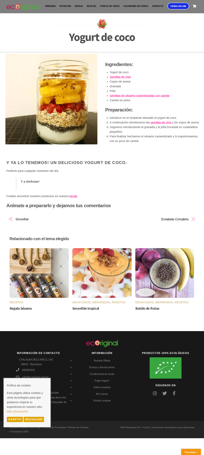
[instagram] (155, 393)
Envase (79, 6)
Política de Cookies (78, 427)
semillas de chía (160, 122)
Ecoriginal (17, 431)
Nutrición (65, 6)
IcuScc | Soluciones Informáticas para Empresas (168, 427)
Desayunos (81, 302)
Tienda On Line (178, 6)
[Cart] (194, 6)
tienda (73, 196)
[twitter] (165, 393)
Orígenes (50, 6)
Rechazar (34, 419)
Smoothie (22, 219)
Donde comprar (102, 400)
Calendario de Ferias (135, 6)
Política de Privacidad (54, 427)
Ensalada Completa (175, 219)
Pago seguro (102, 380)
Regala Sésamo (21, 308)
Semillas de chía (120, 76)
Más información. (18, 411)
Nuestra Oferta (102, 360)
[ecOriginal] (22, 8)
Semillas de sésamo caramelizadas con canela (139, 95)
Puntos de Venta (110, 6)
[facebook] (174, 393)
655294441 (28, 370)
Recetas (91, 6)
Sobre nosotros (102, 387)
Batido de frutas (147, 308)
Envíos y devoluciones (102, 367)
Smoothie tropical (85, 308)
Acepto (14, 419)
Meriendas (101, 302)
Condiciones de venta (102, 374)
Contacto (157, 6)
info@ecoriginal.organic (35, 377)
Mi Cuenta (102, 394)
